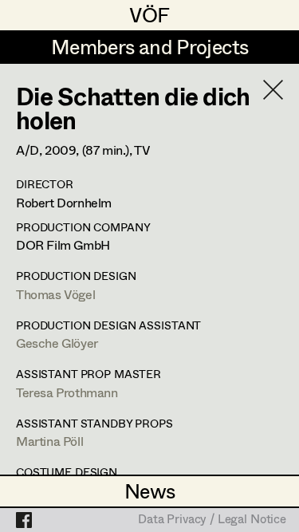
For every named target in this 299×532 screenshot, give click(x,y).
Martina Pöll (49, 441)
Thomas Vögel (55, 294)
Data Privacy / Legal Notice (212, 520)
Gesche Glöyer (57, 343)
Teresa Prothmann (67, 392)
